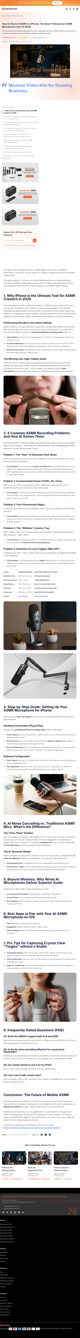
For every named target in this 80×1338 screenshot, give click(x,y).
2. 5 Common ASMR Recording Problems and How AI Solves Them (20, 118)
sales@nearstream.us (11, 1206)
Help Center (4, 1275)
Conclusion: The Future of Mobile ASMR (19, 156)
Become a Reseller (6, 1306)
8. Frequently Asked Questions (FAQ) (17, 152)
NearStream (63, 446)
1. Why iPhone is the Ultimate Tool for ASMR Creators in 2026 (20, 112)
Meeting (2, 1261)
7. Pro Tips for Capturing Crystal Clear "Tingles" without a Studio (18, 147)
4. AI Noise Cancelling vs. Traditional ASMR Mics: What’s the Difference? (20, 129)
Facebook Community (7, 1281)
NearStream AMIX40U (7, 1242)
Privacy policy (4, 1328)
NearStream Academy (7, 1278)
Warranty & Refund (6, 1283)
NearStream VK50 (6, 1233)
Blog (9, 16)
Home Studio (4, 1258)
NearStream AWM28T (7, 1239)
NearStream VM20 (6, 1230)
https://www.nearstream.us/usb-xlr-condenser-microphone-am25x (32, 1128)
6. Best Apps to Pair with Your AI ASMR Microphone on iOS (18, 141)
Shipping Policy (5, 1315)
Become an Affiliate (6, 1303)
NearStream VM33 (6, 1224)
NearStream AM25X (6, 1236)
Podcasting (3, 1252)
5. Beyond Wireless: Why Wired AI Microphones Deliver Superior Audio (17, 135)
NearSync (3, 1286)
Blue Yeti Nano (23, 596)
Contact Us (3, 1300)
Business (3, 1255)
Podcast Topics (18, 16)
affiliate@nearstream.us (11, 1208)
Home (4, 16)
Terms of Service (5, 1312)
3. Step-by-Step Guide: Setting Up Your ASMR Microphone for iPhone (21, 124)
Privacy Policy (30, 245)
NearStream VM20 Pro (7, 1227)
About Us (3, 1297)
